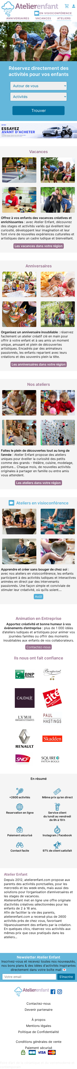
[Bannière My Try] (38, 130)
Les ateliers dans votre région (38, 483)
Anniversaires (17, 18)
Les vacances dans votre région (39, 246)
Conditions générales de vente (38, 1042)
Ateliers (64, 18)
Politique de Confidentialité (38, 1032)
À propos (38, 1020)
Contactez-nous (38, 647)
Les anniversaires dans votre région (39, 364)
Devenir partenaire (39, 1010)
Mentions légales (38, 1026)
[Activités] (38, 96)
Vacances (43, 18)
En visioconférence (55, 13)
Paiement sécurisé (38, 1048)
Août (38, 596)
